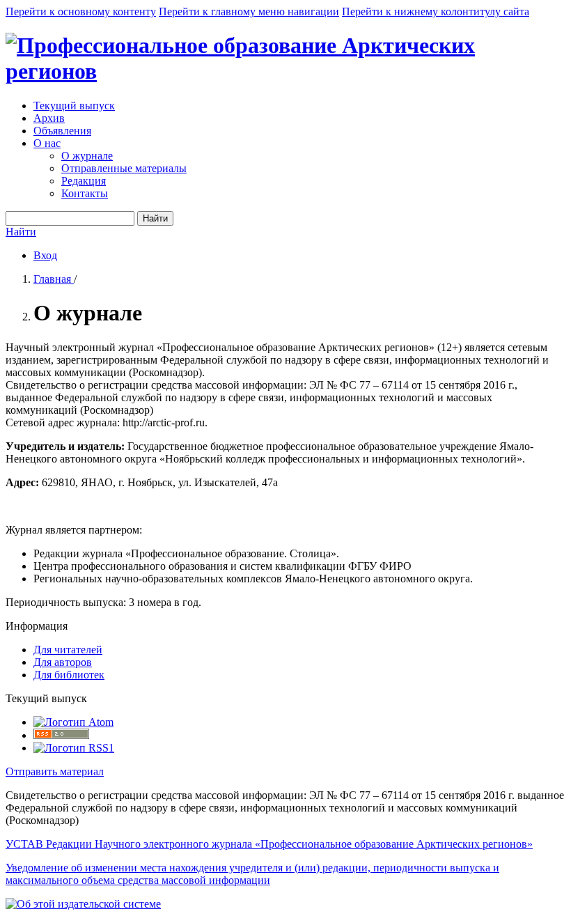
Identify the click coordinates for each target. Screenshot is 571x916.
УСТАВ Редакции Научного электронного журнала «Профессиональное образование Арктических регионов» (269, 844)
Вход (45, 255)
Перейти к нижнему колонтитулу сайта (435, 11)
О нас (47, 143)
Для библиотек (68, 675)
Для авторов (62, 662)
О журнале (87, 156)
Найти (155, 218)
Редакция (83, 181)
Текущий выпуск (74, 105)
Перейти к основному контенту (81, 11)
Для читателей (67, 649)
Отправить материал (55, 771)
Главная (53, 279)
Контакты (84, 193)
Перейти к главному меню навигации (249, 11)
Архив (49, 118)
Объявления (62, 131)
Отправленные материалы (124, 168)
